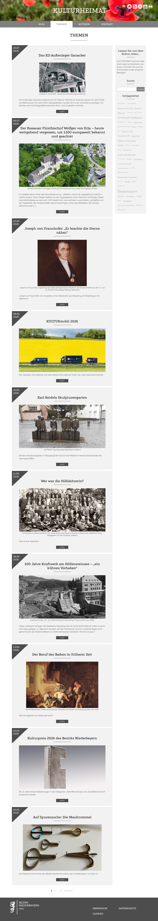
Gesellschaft (123, 136)
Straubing (130, 197)
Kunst (129, 159)
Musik (127, 182)
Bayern (138, 108)
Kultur (120, 150)
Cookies (98, 913)
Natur (134, 182)
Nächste (68, 891)
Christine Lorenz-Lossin (134, 112)
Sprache (121, 196)
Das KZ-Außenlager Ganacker (62, 55)
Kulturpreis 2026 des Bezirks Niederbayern (62, 738)
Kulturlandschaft (126, 155)
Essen (133, 127)
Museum (120, 181)
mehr (62, 112)
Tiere (119, 201)
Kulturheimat (80, 10)
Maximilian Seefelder (127, 177)
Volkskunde (139, 205)
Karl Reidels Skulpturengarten (62, 397)
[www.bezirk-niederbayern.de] (24, 907)
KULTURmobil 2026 (62, 321)
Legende (132, 168)
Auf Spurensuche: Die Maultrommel (62, 817)
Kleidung (127, 145)
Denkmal (138, 123)
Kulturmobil (121, 159)
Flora (119, 131)
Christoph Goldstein (130, 118)
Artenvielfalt (131, 104)
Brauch (121, 113)
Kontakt (107, 24)
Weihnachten (122, 210)
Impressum (100, 908)
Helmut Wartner (127, 141)
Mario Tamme (123, 173)
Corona (129, 122)
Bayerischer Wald (125, 108)
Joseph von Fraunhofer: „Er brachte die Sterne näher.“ (62, 230)
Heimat (135, 136)
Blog (42, 24)
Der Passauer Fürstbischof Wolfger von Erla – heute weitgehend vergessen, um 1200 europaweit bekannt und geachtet (62, 132)
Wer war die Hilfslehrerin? (62, 481)
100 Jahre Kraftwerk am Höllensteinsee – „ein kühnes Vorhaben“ (62, 566)
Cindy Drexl (122, 122)
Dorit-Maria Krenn (124, 126)
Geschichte (127, 132)
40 (61, 891)
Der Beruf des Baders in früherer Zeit (62, 654)
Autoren (84, 24)
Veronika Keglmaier (126, 206)
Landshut (138, 159)
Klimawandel (135, 145)
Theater (139, 196)
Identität (121, 145)
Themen (61, 24)
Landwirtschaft (124, 164)
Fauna (140, 127)
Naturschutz (121, 186)
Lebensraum (123, 168)
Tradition (127, 201)
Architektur (121, 103)
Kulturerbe (127, 150)
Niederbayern (127, 191)
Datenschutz (127, 908)
